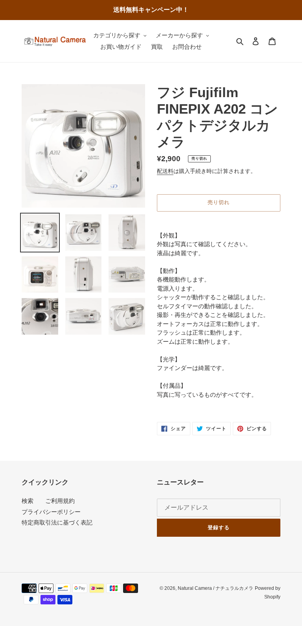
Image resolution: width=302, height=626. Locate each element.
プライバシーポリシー (51, 511)
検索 (27, 500)
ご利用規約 (60, 500)
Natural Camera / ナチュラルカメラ (215, 588)
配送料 (165, 171)
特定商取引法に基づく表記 (57, 522)
